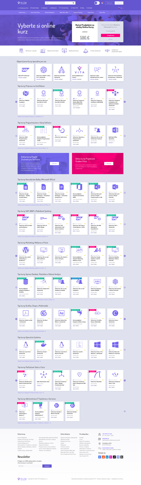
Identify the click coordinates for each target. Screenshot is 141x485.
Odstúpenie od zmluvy (117, 479)
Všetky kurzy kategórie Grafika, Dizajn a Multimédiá (31, 331)
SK (121, 8)
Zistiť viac (110, 39)
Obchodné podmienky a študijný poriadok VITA (83, 479)
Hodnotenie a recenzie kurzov (87, 450)
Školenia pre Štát (65, 439)
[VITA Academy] (22, 478)
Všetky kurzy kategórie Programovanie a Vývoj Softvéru (32, 148)
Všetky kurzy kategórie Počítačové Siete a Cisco (30, 392)
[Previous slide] (16, 136)
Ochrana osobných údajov (103, 479)
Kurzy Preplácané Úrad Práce (68, 454)
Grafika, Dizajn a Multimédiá (25, 450)
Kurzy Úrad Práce (35, 12)
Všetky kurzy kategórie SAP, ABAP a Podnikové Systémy (32, 236)
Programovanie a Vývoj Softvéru (47, 447)
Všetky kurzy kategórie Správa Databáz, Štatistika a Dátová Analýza (35, 299)
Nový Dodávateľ (65, 448)
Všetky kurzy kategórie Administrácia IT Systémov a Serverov (34, 423)
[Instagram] (110, 457)
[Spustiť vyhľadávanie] (73, 3)
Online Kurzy (22, 12)
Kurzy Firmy (91, 12)
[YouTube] (103, 457)
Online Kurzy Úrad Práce (24, 441)
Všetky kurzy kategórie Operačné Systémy (29, 361)
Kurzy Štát (102, 12)
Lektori (62, 443)
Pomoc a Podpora (84, 447)
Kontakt (81, 437)
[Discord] (118, 457)
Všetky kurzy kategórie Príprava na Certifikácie (30, 116)
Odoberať (47, 466)
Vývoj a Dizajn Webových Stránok (47, 448)
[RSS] (121, 457)
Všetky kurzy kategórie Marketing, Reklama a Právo (31, 268)
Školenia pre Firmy (65, 441)
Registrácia (110, 3)
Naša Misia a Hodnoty (85, 448)
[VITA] (22, 3)
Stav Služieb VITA (83, 456)
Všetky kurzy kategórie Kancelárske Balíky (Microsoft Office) (33, 205)
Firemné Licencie (78, 12)
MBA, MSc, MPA (64, 12)
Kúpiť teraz (111, 35)
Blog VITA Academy (84, 441)
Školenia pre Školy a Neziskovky (69, 437)
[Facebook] (99, 457)
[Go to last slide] (16, 102)
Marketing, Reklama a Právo (46, 443)
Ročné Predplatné (49, 12)
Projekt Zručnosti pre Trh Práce (26, 439)
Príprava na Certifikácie (45, 450)
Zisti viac (54, 163)
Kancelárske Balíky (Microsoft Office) (48, 437)
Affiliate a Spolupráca (84, 443)
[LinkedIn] (107, 457)
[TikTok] (114, 457)
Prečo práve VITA (83, 452)
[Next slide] (125, 102)
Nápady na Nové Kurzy (85, 454)
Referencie (63, 445)
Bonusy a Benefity (84, 445)
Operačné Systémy (44, 445)
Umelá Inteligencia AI (23, 443)
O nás (80, 439)
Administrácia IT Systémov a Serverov (27, 445)
